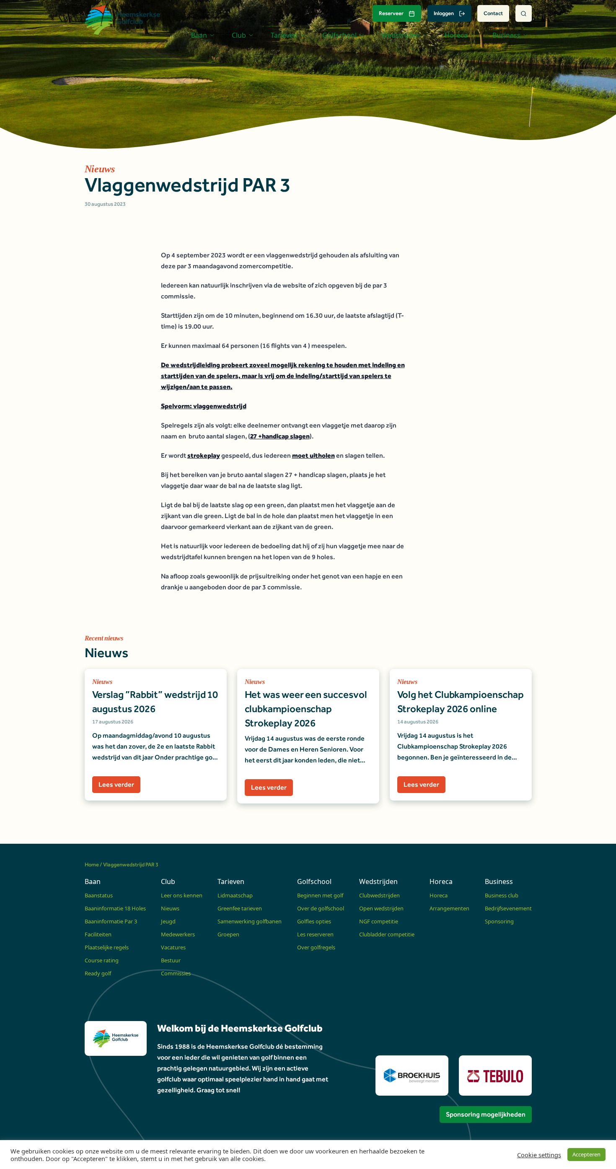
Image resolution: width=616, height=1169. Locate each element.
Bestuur (171, 960)
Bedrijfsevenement (508, 908)
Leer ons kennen (181, 895)
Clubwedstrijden (379, 895)
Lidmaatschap (235, 895)
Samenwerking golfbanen (249, 921)
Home (92, 864)
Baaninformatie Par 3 (111, 921)
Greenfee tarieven (239, 908)
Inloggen (444, 13)
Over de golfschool (320, 908)
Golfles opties (314, 921)
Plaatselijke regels (107, 947)
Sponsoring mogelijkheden (485, 1114)
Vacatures (173, 947)
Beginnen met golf (320, 895)
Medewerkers (178, 934)
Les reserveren (315, 934)
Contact (493, 13)
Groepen (228, 934)
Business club (501, 895)
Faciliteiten (98, 934)
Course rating (102, 960)
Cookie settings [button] (539, 1155)
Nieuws (170, 908)
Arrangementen (449, 908)
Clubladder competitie (386, 934)
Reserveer (391, 13)
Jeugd (168, 921)
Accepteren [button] (586, 1154)
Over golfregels (316, 947)
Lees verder (116, 784)
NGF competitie (378, 921)
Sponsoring (499, 921)
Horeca (439, 895)
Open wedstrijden (381, 908)
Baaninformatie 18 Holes (115, 908)
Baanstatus (99, 895)
